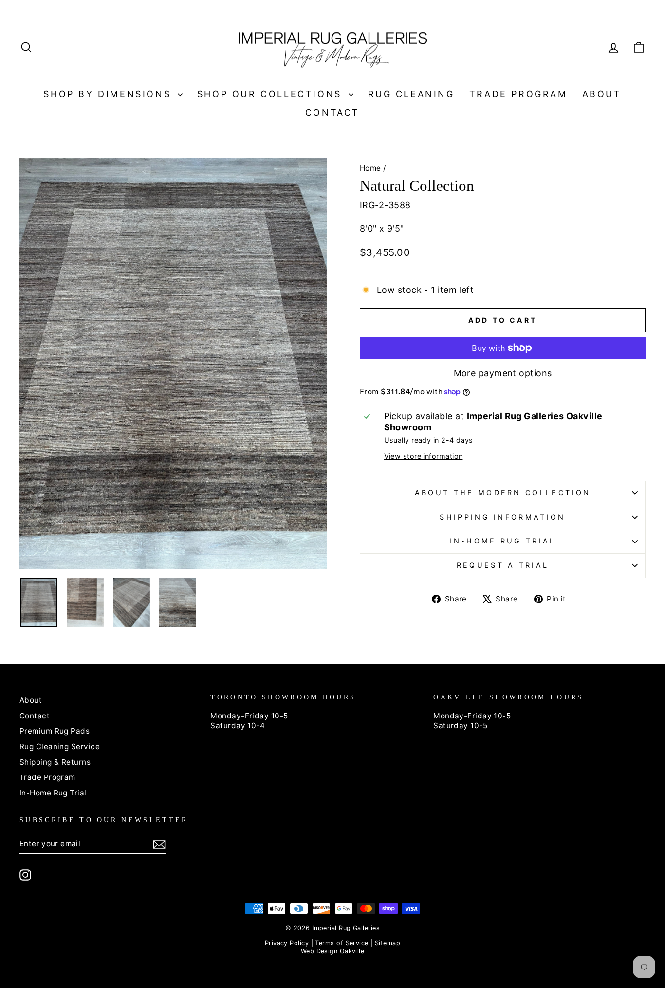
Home (370, 168)
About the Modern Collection (503, 492)
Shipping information (502, 517)
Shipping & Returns (55, 762)
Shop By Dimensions (109, 94)
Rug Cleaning (411, 94)
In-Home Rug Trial (502, 541)
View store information (423, 456)
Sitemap (387, 943)
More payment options (503, 373)
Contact (332, 112)
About (602, 94)
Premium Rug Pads (54, 731)
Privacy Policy (287, 943)
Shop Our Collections (271, 94)
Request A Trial (503, 565)
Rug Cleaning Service (59, 746)
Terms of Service (341, 943)
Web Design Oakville (333, 951)
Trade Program (518, 94)
